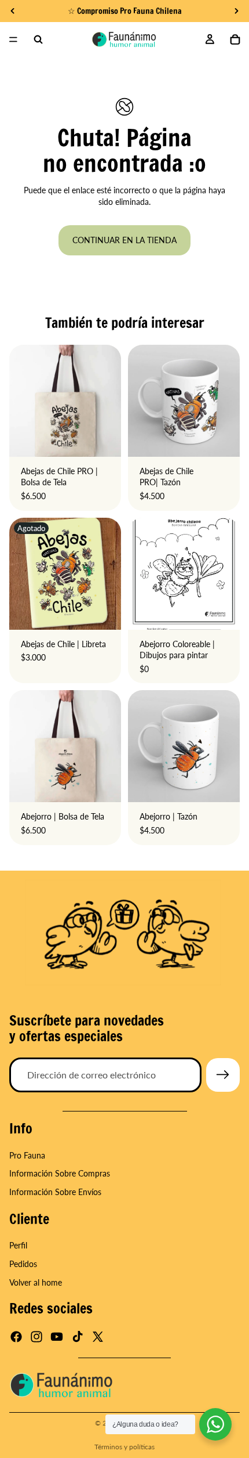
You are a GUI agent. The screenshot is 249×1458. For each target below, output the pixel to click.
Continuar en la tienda (124, 240)
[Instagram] (36, 1337)
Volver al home (35, 1282)
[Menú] (13, 39)
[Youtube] (57, 1337)
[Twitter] (98, 1337)
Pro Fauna (27, 1155)
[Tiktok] (78, 1337)
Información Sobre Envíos (55, 1192)
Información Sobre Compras (59, 1174)
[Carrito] (235, 39)
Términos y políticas (124, 1446)
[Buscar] (38, 39)
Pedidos (23, 1264)
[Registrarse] (223, 1075)
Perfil (18, 1246)
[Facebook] (16, 1337)
